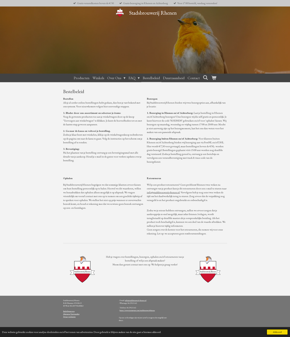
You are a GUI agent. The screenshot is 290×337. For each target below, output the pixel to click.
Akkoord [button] (277, 332)
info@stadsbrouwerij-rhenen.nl (135, 300)
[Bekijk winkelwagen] (214, 78)
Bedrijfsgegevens (69, 311)
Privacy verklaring (69, 317)
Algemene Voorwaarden (71, 314)
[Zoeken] (205, 77)
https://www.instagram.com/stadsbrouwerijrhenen (137, 310)
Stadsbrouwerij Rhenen (153, 12)
